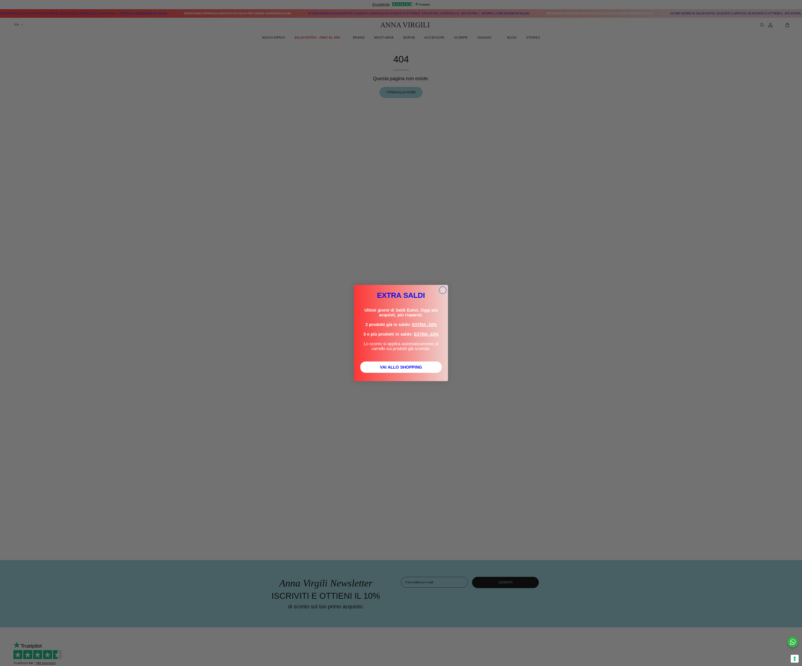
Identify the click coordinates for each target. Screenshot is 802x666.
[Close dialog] (442, 290)
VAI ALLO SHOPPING (401, 367)
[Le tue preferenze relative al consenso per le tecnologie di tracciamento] (795, 659)
